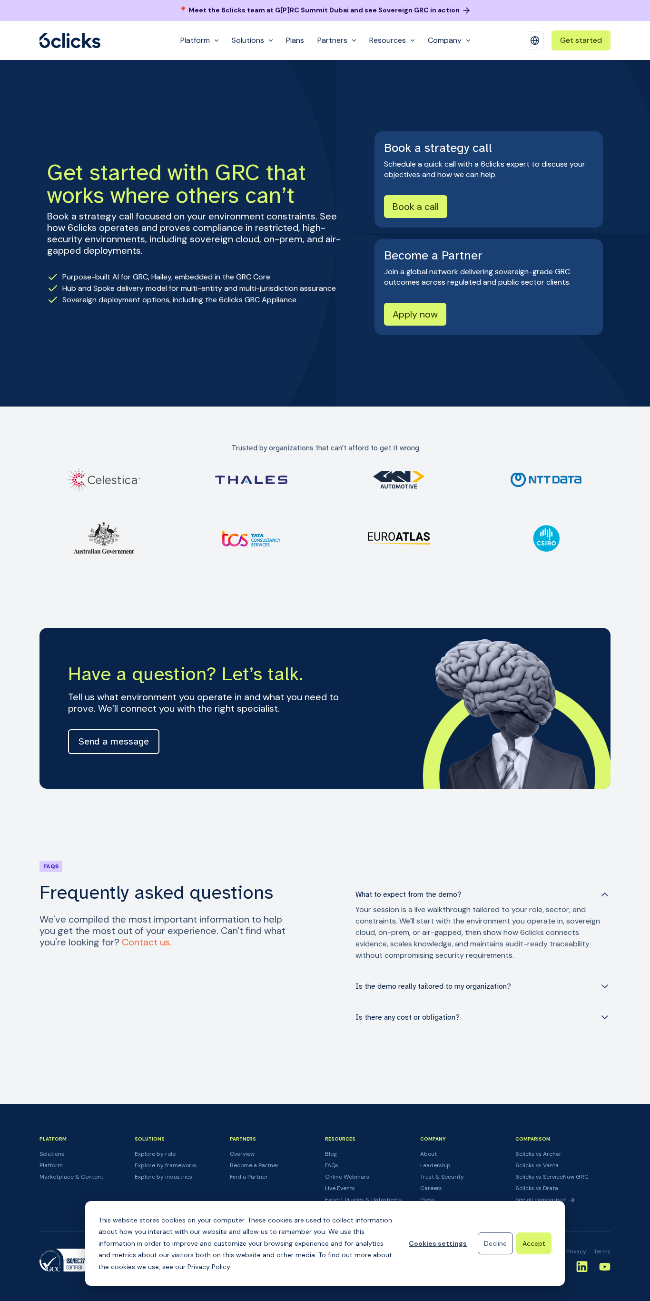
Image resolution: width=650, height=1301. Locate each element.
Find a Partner (249, 1177)
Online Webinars (347, 1177)
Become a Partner (254, 1165)
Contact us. (147, 942)
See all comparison (541, 1199)
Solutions (51, 1154)
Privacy (576, 1251)
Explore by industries (163, 1177)
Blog (331, 1154)
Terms (602, 1251)
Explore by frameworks (166, 1165)
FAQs (331, 1165)
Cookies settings (438, 1243)
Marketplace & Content (71, 1177)
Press (427, 1199)
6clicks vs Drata (536, 1188)
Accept (533, 1243)
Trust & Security (442, 1177)
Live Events (340, 1188)
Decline (495, 1243)
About (428, 1154)
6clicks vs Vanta (537, 1165)
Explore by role (155, 1154)
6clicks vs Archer (538, 1154)
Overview (242, 1154)
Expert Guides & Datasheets (363, 1199)
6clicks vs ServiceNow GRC (552, 1177)
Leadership (435, 1165)
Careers (431, 1188)
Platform (51, 1165)
